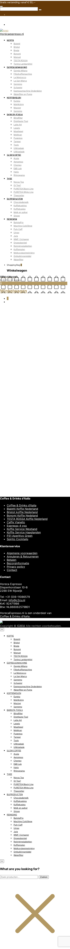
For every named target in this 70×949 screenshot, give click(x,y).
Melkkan (18, 134)
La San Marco (20, 80)
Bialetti (17, 43)
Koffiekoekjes (20, 205)
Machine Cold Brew (23, 226)
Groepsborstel (20, 242)
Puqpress (18, 138)
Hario (16, 172)
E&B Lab (18, 168)
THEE (9, 178)
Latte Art (18, 124)
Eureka (17, 101)
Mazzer (17, 107)
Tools (16, 145)
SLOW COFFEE (14, 155)
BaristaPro (18, 222)
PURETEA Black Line (23, 188)
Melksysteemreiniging (24, 253)
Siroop (17, 215)
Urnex (16, 232)
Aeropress (18, 161)
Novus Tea (19, 182)
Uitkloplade (19, 151)
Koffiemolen (19, 249)
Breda (16, 50)
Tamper (17, 141)
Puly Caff (18, 229)
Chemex (17, 165)
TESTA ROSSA (21, 60)
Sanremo (18, 84)
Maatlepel (18, 131)
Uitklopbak (19, 148)
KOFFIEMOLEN (14, 97)
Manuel (17, 57)
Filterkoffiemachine (23, 74)
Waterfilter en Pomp (23, 94)
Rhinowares (19, 175)
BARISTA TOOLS (15, 114)
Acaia (16, 158)
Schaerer (18, 87)
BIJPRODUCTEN (15, 199)
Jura (16, 236)
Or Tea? (17, 185)
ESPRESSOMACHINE (17, 67)
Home (4, 315)
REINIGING (12, 219)
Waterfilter (18, 259)
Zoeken (43, 877)
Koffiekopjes (19, 209)
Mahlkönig (19, 104)
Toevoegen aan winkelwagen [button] (25, 676)
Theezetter (19, 195)
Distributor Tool (21, 121)
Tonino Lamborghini (23, 64)
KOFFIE (10, 40)
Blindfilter (18, 118)
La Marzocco (20, 77)
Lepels (17, 128)
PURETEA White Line (23, 192)
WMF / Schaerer (21, 239)
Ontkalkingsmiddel (22, 256)
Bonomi (17, 53)
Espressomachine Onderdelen (28, 91)
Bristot (17, 47)
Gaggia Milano (20, 70)
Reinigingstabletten (23, 246)
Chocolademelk (21, 202)
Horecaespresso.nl (12, 34)
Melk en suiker (21, 212)
